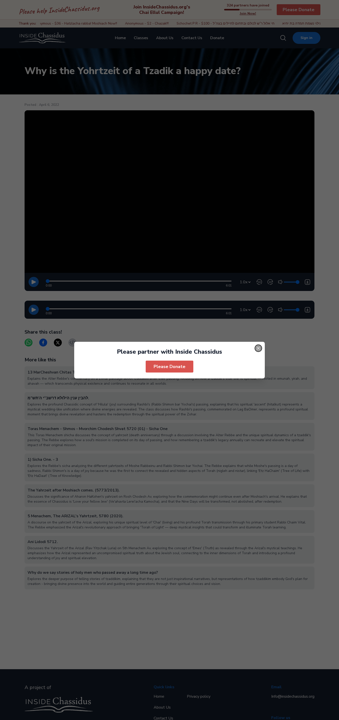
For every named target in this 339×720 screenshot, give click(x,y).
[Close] (258, 348)
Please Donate (169, 367)
